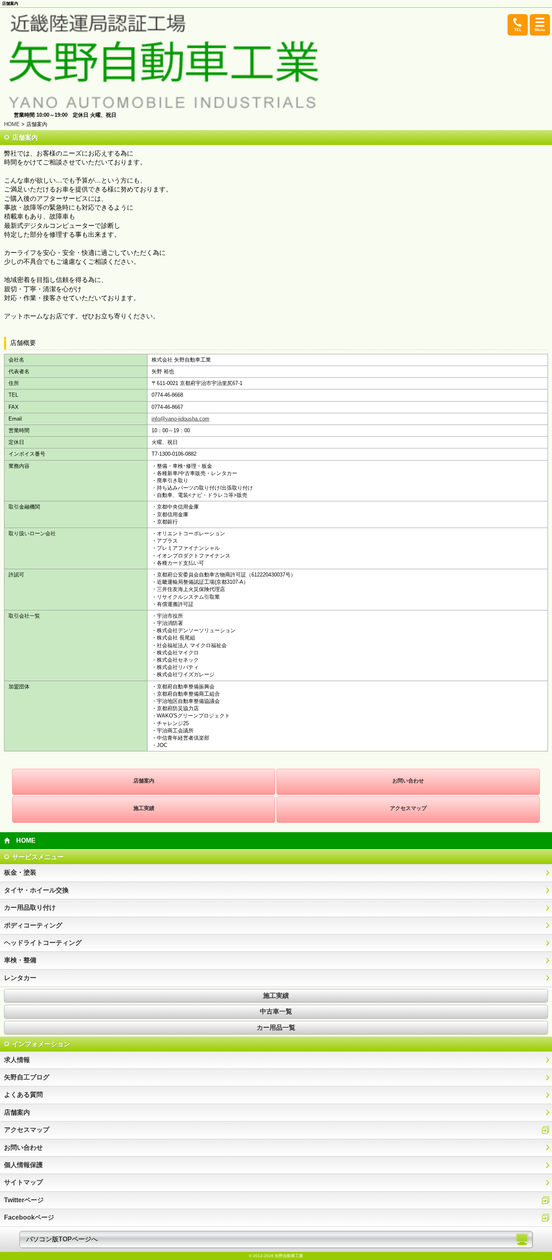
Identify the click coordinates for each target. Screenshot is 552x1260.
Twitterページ (24, 1200)
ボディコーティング (33, 925)
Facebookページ (29, 1217)
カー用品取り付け (30, 907)
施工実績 (143, 808)
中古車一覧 (276, 1011)
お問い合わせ (408, 781)
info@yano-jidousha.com (180, 419)
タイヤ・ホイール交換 (36, 890)
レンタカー (20, 977)
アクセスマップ (408, 808)
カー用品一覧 (276, 1027)
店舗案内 (143, 781)
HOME (12, 124)
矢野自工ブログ (26, 1077)
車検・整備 (20, 960)
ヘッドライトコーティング (43, 942)
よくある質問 (23, 1094)
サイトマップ (23, 1182)
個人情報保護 (23, 1164)
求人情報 (17, 1059)
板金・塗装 (20, 872)
